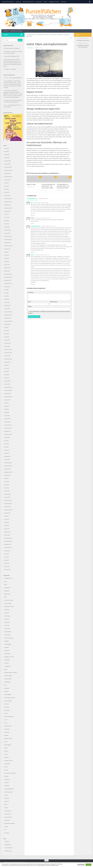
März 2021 (7, 302)
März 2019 (7, 377)
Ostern (6, 754)
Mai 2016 (7, 484)
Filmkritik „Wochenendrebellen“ (12, 102)
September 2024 (8, 176)
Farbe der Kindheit (9, 638)
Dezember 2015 (8, 500)
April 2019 (7, 374)
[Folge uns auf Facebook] (21, 34)
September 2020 (8, 321)
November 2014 (8, 541)
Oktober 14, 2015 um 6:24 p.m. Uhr (41, 202)
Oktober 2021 (8, 280)
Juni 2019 (7, 368)
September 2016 (8, 472)
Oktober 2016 (8, 469)
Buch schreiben (8, 603)
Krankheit (46, 34)
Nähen (6, 748)
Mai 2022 (7, 258)
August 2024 (7, 179)
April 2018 (7, 412)
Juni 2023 (7, 217)
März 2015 (7, 528)
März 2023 (7, 227)
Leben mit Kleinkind (56, 34)
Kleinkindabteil (8, 694)
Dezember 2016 (8, 462)
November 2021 (8, 277)
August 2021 (7, 286)
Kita (5, 685)
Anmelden (7, 841)
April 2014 (7, 563)
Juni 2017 (7, 443)
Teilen (6, 804)
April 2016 (7, 487)
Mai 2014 (7, 560)
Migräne (29, 36)
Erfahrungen (31, 34)
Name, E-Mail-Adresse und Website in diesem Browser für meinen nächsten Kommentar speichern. (49, 312)
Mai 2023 (7, 220)
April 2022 (7, 261)
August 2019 (7, 362)
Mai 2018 (7, 409)
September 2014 (8, 547)
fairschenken (7, 628)
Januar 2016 (7, 497)
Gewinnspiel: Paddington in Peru (12, 56)
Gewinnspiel (39, 1)
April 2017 (7, 450)
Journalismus (8, 666)
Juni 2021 (7, 293)
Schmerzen (7, 779)
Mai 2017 (7, 447)
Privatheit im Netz (9, 760)
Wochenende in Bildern (10, 823)
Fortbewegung (8, 644)
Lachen (6, 713)
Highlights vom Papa (54, 1)
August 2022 (7, 249)
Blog (6, 597)
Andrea (31, 47)
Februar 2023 (8, 230)
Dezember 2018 (8, 387)
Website (30, 306)
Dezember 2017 (8, 425)
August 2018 (7, 399)
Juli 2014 (7, 553)
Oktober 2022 (8, 242)
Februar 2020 (8, 343)
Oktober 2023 (8, 205)
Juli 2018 (7, 403)
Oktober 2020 (8, 318)
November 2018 (8, 390)
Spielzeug (7, 798)
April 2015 (7, 525)
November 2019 (8, 352)
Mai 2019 (7, 371)
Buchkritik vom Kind (9, 606)
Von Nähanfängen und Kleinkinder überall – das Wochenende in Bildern (63, 186)
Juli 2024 (7, 183)
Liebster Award (8, 726)
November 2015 (8, 503)
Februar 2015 (8, 531)
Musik (6, 741)
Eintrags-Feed (8, 844)
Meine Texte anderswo (28, 1)
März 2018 (7, 415)
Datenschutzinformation (8, 1)
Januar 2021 (7, 308)
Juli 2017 (7, 440)
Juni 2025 (7, 148)
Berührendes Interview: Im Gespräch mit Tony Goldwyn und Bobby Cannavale (12, 86)
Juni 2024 (7, 186)
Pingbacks (43, 198)
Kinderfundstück (8, 678)
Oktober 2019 (8, 355)
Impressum (18, 1)
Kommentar (31, 292)
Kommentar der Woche (10, 697)
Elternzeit (7, 612)
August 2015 (7, 513)
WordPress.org (8, 850)
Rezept (6, 770)
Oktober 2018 (8, 393)
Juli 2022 (7, 252)
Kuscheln (7, 707)
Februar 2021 (8, 305)
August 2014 (7, 550)
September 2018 (8, 396)
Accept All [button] (88, 864)
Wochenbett (7, 820)
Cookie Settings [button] (81, 864)
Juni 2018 (7, 406)
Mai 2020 (7, 333)
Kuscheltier (7, 710)
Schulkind (7, 785)
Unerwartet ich (8, 814)
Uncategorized (8, 810)
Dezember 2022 (8, 236)
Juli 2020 (7, 327)
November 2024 (8, 170)
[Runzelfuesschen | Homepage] (39, 16)
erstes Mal (7, 625)
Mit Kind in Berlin (8, 738)
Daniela (32, 254)
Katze (6, 669)
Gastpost (7, 647)
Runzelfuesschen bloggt (10, 773)
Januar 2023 (7, 233)
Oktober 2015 (8, 506)
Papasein (7, 757)
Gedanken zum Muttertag (10, 69)
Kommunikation (8, 700)
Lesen (6, 719)
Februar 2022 (8, 267)
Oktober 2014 (8, 544)
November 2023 (8, 201)
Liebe (6, 722)
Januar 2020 (7, 346)
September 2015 (8, 509)
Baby (6, 584)
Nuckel (6, 751)
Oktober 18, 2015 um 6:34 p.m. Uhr (42, 254)
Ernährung (7, 622)
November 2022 (8, 239)
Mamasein (66, 34)
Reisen (45, 1)
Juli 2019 (7, 365)
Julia (32, 202)
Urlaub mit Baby (8, 817)
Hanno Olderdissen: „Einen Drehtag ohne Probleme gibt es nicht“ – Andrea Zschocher (11, 82)
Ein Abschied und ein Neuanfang (12, 48)
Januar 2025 (7, 164)
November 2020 (8, 315)
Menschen (7, 732)
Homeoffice (7, 660)
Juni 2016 (7, 481)
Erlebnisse (7, 619)
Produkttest (7, 763)
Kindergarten (7, 682)
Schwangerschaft (8, 792)
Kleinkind (39, 34)
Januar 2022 (7, 271)
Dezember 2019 (8, 349)
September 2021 (8, 283)
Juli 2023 (7, 214)
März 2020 (7, 340)
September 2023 (8, 208)
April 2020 (7, 337)
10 (70, 177)
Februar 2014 (8, 569)
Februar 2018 (8, 418)
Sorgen (6, 795)
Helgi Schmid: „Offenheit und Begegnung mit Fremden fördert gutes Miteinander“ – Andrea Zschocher (11, 92)
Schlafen (7, 776)
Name (29, 301)
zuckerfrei (7, 832)
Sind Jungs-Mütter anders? (16, 77)
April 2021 (7, 299)
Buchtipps (7, 609)
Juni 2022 (7, 255)
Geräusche (7, 650)
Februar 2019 (8, 381)
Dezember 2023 (8, 198)
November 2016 (8, 465)
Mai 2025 (7, 151)
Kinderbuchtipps (8, 675)
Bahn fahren (7, 594)
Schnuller (7, 782)
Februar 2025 (8, 160)
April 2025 (7, 154)
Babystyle (7, 590)
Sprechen (7, 801)
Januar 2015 (7, 535)
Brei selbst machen (9, 600)
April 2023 (7, 223)
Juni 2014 (7, 557)
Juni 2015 (7, 519)
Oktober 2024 (8, 173)
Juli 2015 (7, 516)
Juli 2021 (7, 289)
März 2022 (7, 264)
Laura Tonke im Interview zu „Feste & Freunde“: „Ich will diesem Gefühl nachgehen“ (12, 95)
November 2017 (8, 428)
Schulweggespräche (9, 788)
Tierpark (6, 807)
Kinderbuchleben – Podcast (11, 672)
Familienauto (7, 634)
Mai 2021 (7, 296)
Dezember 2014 (8, 538)
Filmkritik (7, 641)
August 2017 (7, 437)
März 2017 (7, 453)
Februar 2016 (8, 494)
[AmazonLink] (12, 140)
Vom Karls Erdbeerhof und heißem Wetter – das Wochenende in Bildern (48, 186)
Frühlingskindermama (35, 226)
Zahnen (6, 826)
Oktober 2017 (8, 431)
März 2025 (7, 157)
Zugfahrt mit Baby (31, 184)
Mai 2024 (7, 189)
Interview (7, 663)
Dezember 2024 (8, 167)
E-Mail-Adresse (54, 301)
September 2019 (8, 359)
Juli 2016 (7, 478)
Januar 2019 (7, 384)
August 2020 (7, 324)
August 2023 (7, 211)
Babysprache (8, 587)
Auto (6, 581)
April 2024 (7, 192)
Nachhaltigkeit (8, 744)
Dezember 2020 (8, 311)
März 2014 (7, 566)
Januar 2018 (7, 421)
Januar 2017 (7, 459)
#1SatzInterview (8, 578)
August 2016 (7, 475)
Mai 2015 (7, 522)
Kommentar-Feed (8, 847)
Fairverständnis (8, 631)
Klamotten (7, 688)
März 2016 (7, 491)
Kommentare (33, 198)
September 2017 (8, 434)
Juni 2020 (7, 330)
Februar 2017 (8, 456)
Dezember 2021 (8, 274)
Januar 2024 (7, 195)
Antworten (33, 215)
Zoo (5, 829)
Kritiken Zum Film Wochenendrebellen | (13, 100)
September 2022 (8, 245)
